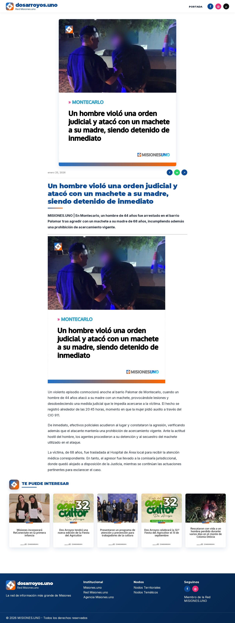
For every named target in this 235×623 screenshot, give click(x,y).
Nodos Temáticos (146, 592)
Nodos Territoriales (147, 587)
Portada (195, 6)
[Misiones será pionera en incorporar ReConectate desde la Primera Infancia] (29, 520)
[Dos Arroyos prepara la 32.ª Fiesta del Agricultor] (73, 520)
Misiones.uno (92, 587)
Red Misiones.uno (95, 592)
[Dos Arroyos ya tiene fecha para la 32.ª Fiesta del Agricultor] (161, 520)
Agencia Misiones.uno (98, 597)
